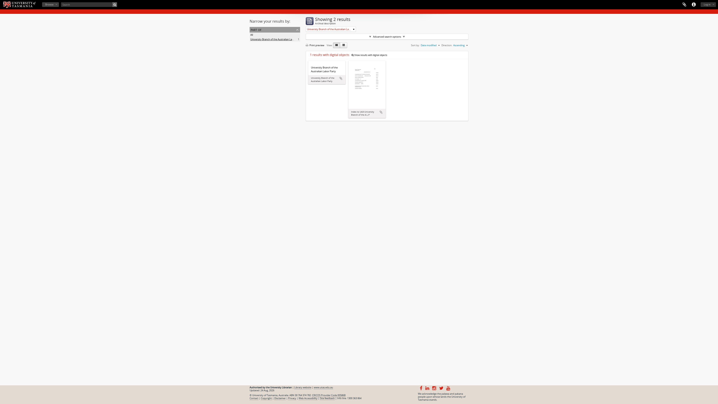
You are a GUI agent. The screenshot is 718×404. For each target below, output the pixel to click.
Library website (302, 387)
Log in (707, 4)
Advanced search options (387, 36)
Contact (254, 398)
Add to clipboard (341, 78)
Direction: (446, 45)
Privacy (292, 398)
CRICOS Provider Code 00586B (329, 395)
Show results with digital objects (370, 55)
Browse (49, 4)
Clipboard (684, 4)
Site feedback (327, 398)
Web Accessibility (308, 398)
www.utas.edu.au (323, 387)
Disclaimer (280, 398)
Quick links (693, 4)
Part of (256, 29)
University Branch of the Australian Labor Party (276, 39)
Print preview (316, 45)
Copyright (266, 398)
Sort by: (415, 45)
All (251, 34)
